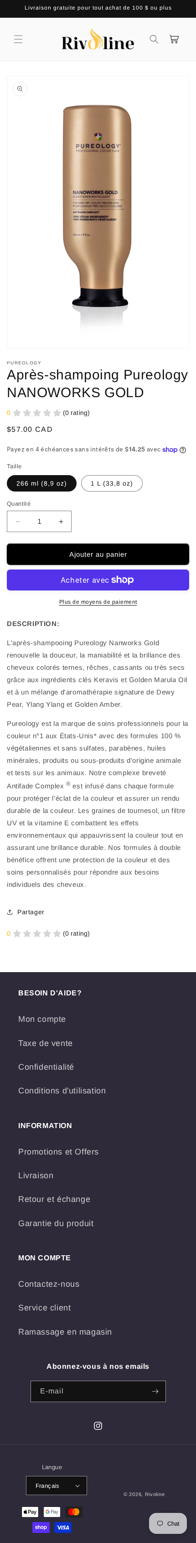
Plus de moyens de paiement (98, 602)
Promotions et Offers (58, 1151)
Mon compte (42, 1019)
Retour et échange (54, 1199)
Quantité (19, 503)
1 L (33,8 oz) (112, 483)
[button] (18, 39)
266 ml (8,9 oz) (41, 483)
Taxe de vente (45, 1043)
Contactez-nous (48, 1284)
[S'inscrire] (155, 1391)
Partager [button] (31, 912)
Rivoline (155, 1494)
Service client (44, 1307)
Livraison (35, 1175)
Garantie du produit (55, 1223)
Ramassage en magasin (65, 1331)
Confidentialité (46, 1067)
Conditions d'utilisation (62, 1090)
